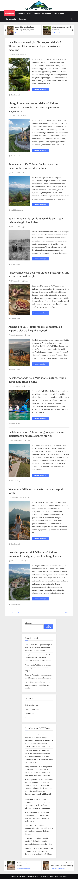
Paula (24, 54)
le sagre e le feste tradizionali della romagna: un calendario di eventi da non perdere (48, 864)
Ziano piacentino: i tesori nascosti (44, 28)
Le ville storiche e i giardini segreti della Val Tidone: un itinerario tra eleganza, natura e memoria (35, 46)
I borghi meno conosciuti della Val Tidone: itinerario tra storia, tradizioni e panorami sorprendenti (34, 107)
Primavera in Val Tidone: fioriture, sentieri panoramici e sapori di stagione (38, 668)
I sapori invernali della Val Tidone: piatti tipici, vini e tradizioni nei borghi (38, 685)
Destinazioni (59, 13)
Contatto (22, 19)
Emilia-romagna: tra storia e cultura (12, 864)
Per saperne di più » (41, 90)
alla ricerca (29, 623)
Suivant (65, 612)
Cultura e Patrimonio (42, 13)
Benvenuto (9, 13)
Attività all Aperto (24, 13)
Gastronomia (11, 19)
